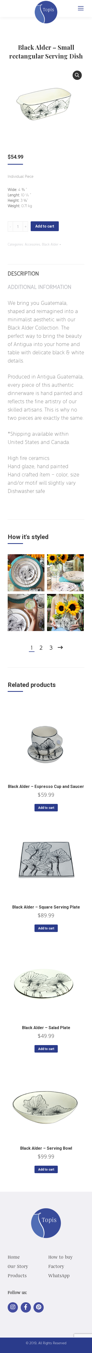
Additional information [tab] (39, 286)
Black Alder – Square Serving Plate (46, 907)
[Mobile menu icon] (80, 8)
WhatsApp (59, 1275)
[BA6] (65, 612)
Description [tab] (23, 273)
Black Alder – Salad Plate (46, 1027)
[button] (77, 75)
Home (14, 1257)
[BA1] (65, 572)
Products (17, 1275)
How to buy (60, 1257)
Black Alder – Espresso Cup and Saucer (46, 786)
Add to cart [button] (46, 808)
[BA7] (26, 612)
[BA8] (26, 572)
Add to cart (44, 226)
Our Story (18, 1266)
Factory (56, 1266)
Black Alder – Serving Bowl (46, 1148)
